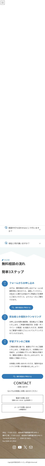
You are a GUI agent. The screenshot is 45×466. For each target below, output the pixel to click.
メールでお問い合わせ (22, 408)
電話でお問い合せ (22, 399)
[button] (21, 307)
